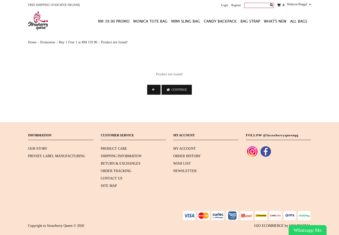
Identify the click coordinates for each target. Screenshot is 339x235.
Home (32, 42)
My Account (184, 148)
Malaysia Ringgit (297, 4)
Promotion (47, 42)
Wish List (182, 163)
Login (224, 5)
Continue (178, 89)
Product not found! (114, 42)
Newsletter (185, 171)
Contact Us (111, 178)
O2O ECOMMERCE (269, 226)
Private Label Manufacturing (56, 156)
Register (236, 5)
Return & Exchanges (120, 163)
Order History (187, 156)
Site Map (109, 186)
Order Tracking (116, 171)
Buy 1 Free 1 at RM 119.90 (78, 42)
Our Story (37, 148)
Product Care (114, 148)
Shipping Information (121, 156)
